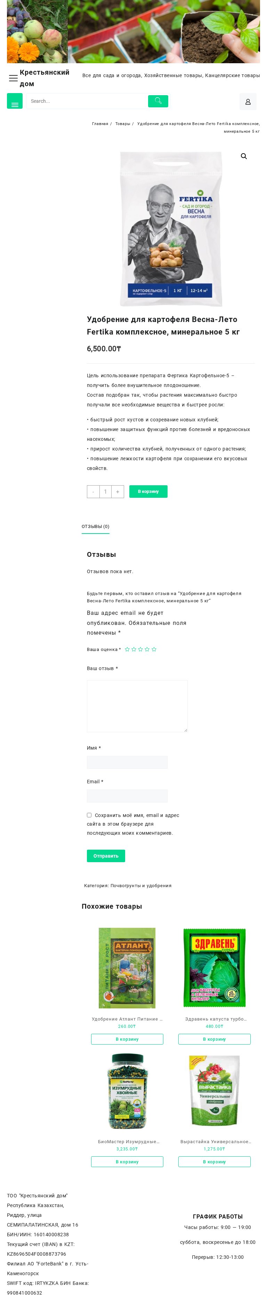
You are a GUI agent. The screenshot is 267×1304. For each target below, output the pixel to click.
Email (95, 781)
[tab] (98, 526)
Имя (94, 748)
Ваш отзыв (102, 668)
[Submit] (158, 101)
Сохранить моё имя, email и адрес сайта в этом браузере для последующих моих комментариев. (133, 823)
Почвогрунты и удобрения (141, 885)
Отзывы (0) (96, 526)
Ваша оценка (104, 649)
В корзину (148, 491)
